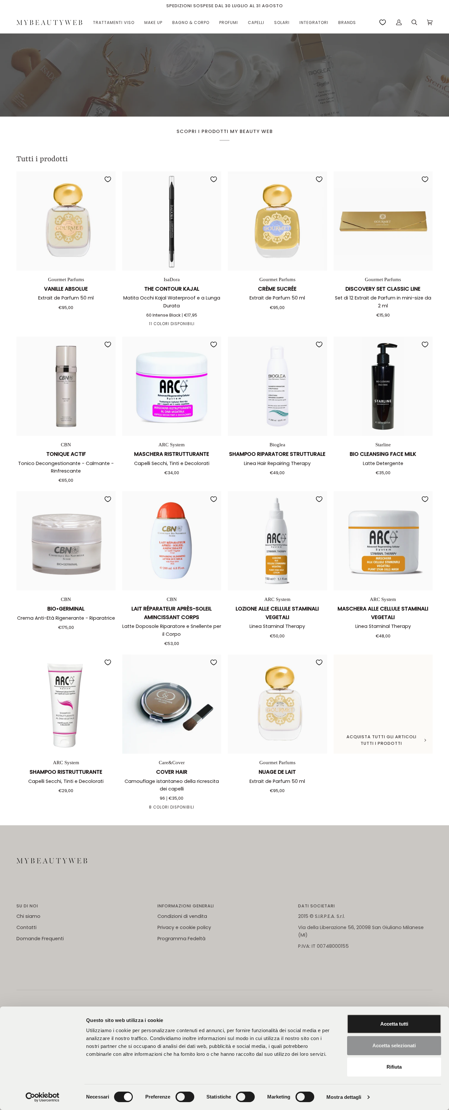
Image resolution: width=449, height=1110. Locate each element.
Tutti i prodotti (42, 159)
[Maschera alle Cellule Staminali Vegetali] (383, 540)
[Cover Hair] (172, 704)
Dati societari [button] (316, 906)
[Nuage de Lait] (277, 704)
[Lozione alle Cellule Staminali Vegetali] (277, 540)
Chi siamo (28, 916)
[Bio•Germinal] (66, 540)
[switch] (185, 1097)
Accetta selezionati (394, 1045)
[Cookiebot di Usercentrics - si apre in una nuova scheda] (42, 1097)
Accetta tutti (394, 1024)
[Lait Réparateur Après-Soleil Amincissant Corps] (172, 540)
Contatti (26, 927)
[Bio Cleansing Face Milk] (383, 386)
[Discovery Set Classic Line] (383, 221)
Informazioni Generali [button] (185, 906)
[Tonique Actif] (66, 386)
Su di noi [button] (27, 906)
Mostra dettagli (344, 1097)
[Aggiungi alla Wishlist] (108, 179)
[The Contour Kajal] (172, 221)
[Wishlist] (383, 22)
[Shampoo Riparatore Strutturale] (277, 386)
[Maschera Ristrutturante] (172, 386)
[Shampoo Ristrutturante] (66, 704)
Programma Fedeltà (181, 938)
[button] (113, 22)
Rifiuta (394, 1067)
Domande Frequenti (40, 938)
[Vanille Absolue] (66, 221)
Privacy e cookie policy (184, 927)
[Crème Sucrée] (277, 221)
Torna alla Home (224, 93)
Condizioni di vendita (182, 916)
